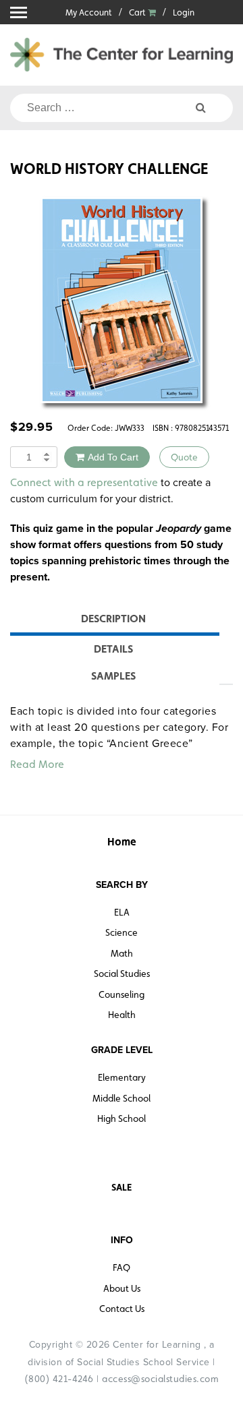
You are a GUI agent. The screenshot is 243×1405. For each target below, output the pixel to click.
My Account (88, 12)
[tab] (113, 620)
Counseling (121, 994)
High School (121, 1118)
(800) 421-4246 (59, 1378)
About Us (121, 1288)
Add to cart (113, 457)
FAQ (121, 1267)
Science (121, 932)
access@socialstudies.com (160, 1378)
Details (113, 648)
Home (121, 841)
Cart (138, 12)
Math (122, 953)
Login (183, 12)
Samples (113, 675)
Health (122, 1014)
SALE (121, 1187)
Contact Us (121, 1308)
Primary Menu (18, 12)
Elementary (122, 1077)
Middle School (121, 1098)
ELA (122, 912)
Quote (184, 457)
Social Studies (122, 973)
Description (113, 618)
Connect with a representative (84, 482)
